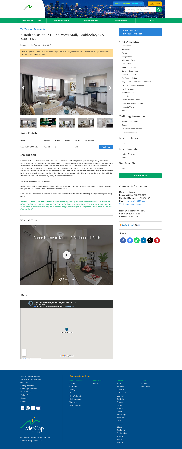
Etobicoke (120, 399)
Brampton (120, 387)
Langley (72, 390)
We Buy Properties (27, 386)
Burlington (120, 390)
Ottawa (119, 427)
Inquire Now (140, 175)
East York (120, 396)
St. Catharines (122, 433)
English (152, 4)
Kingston (120, 408)
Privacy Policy (25, 441)
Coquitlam (73, 387)
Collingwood (121, 393)
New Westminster (75, 396)
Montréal (144, 384)
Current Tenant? (132, 32)
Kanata (119, 405)
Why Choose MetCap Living (31, 20)
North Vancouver (75, 399)
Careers (23, 398)
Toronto (119, 439)
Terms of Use (37, 441)
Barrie (119, 384)
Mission (72, 393)
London (119, 411)
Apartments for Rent (91, 20)
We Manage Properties (61, 20)
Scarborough (121, 430)
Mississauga (121, 415)
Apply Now (106, 147)
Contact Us (150, 20)
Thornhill (120, 436)
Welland (120, 442)
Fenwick (120, 402)
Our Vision (24, 383)
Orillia (119, 421)
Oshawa (120, 424)
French (158, 4)
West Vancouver (75, 405)
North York (121, 418)
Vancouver (73, 402)
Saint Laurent (145, 387)
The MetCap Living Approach (30, 379)
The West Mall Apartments (32, 29)
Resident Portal (25, 392)
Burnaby (72, 384)
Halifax (95, 384)
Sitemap (23, 401)
